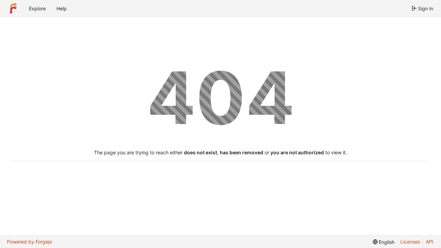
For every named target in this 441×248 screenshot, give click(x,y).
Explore (37, 8)
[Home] (13, 8)
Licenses (410, 242)
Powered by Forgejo (29, 242)
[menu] (384, 242)
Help (62, 8)
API (429, 242)
